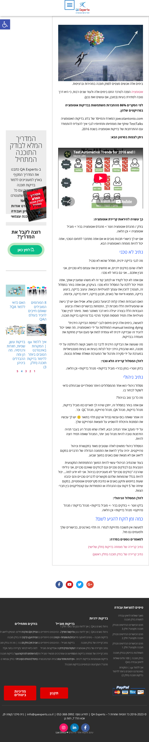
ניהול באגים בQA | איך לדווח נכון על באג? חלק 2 (84, 632)
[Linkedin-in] (74, 727)
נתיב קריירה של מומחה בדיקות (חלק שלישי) (115, 547)
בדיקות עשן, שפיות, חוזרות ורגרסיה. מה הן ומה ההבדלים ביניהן (16, 352)
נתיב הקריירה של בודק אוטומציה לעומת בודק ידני (84, 648)
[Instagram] (63, 727)
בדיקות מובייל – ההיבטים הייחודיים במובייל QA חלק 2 (48, 637)
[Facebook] (59, 584)
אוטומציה (137, 92)
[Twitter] (79, 584)
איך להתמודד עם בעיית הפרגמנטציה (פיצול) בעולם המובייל (45, 659)
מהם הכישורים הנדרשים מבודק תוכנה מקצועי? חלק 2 (128, 636)
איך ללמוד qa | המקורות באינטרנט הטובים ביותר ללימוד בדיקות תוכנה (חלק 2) (128, 671)
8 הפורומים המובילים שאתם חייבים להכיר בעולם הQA (37, 310)
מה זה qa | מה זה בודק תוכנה (22, 637)
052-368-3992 (65, 714)
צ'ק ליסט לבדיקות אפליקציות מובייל (57, 648)
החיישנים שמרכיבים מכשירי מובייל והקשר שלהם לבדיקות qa (45, 653)
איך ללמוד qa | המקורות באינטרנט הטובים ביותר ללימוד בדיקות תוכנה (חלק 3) (36, 354)
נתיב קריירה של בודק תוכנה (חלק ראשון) (118, 554)
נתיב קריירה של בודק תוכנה (94, 642)
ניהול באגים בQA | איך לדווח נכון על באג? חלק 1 (84, 626)
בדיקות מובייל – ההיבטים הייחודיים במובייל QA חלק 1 (48, 632)
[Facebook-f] (85, 727)
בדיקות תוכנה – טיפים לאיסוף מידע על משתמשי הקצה (81, 637)
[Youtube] (69, 584)
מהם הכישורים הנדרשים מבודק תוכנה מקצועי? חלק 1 (128, 645)
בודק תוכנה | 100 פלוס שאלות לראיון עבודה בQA (128, 660)
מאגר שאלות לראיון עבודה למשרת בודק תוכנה (130, 617)
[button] (5, 24)
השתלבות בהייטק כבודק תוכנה (128, 652)
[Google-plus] (90, 584)
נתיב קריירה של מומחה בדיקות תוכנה (89, 653)
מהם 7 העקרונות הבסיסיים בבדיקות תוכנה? (86, 664)
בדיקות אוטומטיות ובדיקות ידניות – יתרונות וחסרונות (82, 659)
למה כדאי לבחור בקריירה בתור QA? (20, 648)
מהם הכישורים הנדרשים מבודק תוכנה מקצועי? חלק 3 (128, 626)
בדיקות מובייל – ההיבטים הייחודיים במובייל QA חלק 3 (48, 642)
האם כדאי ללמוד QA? (17, 304)
